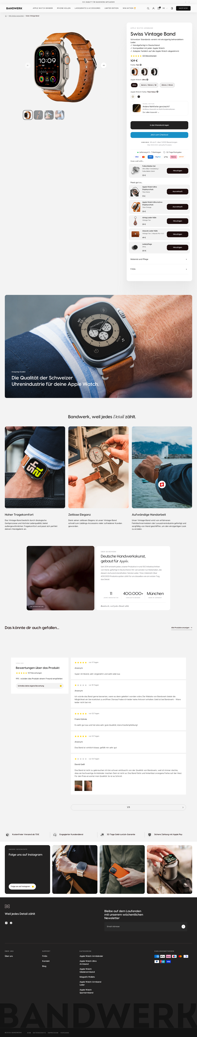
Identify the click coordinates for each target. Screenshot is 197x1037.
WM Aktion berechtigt (16, 16)
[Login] (153, 8)
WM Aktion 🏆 (129, 8)
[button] (43, 8)
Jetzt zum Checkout (159, 135)
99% (17, 679)
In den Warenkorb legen (159, 125)
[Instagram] (6, 922)
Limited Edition (111, 8)
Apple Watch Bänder (43, 8)
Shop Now (183, 8)
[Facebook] (11, 922)
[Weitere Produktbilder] (66, 115)
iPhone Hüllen (63, 8)
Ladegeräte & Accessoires (87, 8)
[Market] (171, 8)
